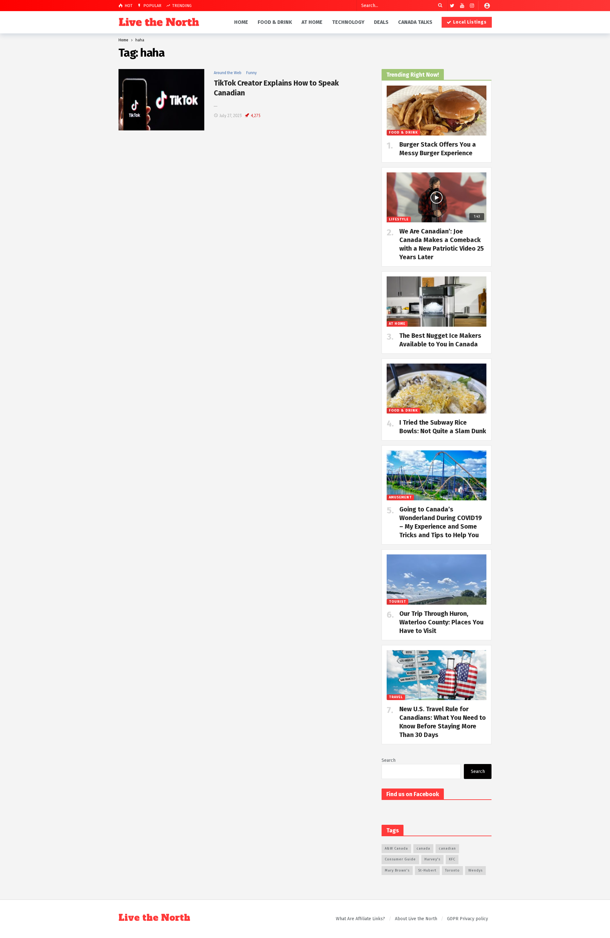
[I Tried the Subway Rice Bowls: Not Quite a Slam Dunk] (437, 388)
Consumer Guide (400, 859)
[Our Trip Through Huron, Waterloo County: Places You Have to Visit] (437, 579)
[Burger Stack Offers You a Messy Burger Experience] (437, 110)
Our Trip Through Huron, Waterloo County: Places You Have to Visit (441, 622)
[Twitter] (452, 6)
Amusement (400, 497)
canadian (447, 848)
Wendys (475, 870)
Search (389, 760)
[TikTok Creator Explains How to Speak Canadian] (161, 99)
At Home (397, 324)
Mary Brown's (397, 870)
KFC (452, 859)
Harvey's (432, 859)
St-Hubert (427, 870)
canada (423, 848)
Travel (396, 697)
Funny (251, 73)
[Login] (487, 5)
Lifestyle (399, 219)
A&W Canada (396, 848)
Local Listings (470, 22)
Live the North (154, 918)
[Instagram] (472, 6)
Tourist (397, 602)
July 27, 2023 (231, 115)
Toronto (452, 870)
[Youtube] (462, 6)
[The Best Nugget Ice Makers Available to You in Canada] (437, 301)
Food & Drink (403, 132)
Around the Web (227, 73)
